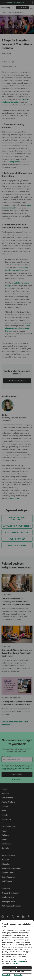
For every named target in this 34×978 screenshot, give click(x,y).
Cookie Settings (17, 972)
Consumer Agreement (19, 961)
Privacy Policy (15, 963)
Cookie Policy (18, 975)
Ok (17, 968)
